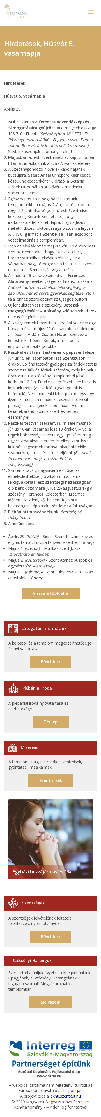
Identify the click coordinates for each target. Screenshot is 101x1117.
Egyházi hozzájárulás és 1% (42, 872)
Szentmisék (50, 780)
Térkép (51, 721)
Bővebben (50, 661)
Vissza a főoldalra (50, 593)
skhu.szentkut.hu (66, 1096)
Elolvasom (51, 1002)
